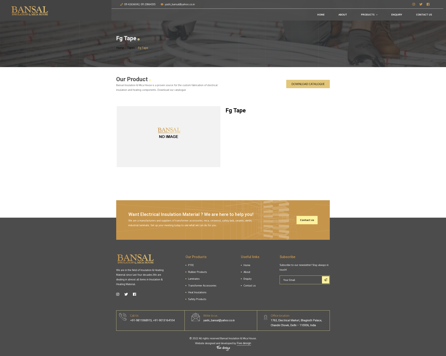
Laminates (194, 278)
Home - (121, 47)
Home (321, 14)
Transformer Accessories (202, 285)
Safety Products (197, 299)
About (343, 14)
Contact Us (424, 14)
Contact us (307, 220)
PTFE (191, 265)
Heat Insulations (197, 292)
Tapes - (132, 47)
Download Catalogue (308, 84)
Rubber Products (197, 271)
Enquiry (396, 14)
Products (368, 14)
